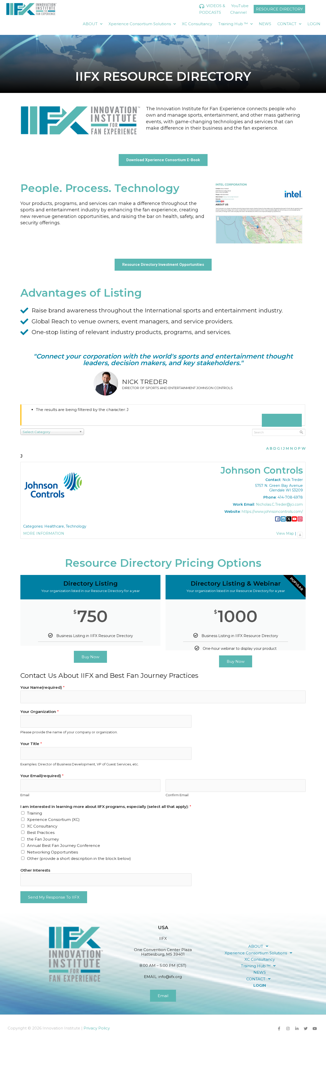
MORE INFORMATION (43, 533)
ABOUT (90, 23)
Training (34, 813)
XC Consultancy (197, 23)
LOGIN (313, 23)
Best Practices (41, 832)
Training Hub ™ (233, 23)
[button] (259, 946)
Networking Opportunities (52, 852)
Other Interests (35, 870)
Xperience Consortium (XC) (53, 819)
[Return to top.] (300, 533)
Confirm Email (177, 795)
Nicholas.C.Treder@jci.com (279, 504)
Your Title (31, 743)
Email (24, 795)
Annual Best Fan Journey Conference (63, 845)
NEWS (265, 23)
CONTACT (286, 23)
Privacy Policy (97, 1028)
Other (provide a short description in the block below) (79, 858)
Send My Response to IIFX (53, 897)
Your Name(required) (42, 687)
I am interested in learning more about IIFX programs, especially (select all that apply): (105, 806)
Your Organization (39, 711)
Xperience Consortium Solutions (139, 23)
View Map (285, 533)
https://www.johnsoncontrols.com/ (272, 511)
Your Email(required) (42, 775)
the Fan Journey (43, 839)
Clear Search (281, 420)
